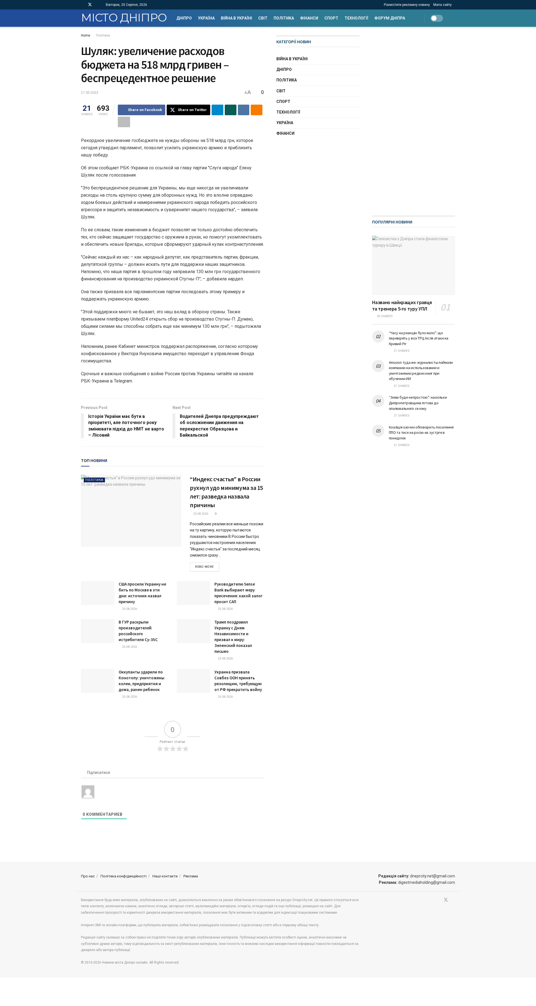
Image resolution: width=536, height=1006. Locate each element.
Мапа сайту (442, 5)
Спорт (331, 18)
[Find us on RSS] (97, 4)
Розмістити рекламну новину (407, 5)
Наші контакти (165, 876)
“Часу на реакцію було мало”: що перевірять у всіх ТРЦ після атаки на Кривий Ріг (418, 338)
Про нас (88, 876)
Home (85, 35)
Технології (356, 18)
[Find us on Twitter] (90, 4)
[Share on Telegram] (217, 110)
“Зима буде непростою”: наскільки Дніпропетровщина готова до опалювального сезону (418, 403)
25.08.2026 (200, 514)
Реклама (190, 876)
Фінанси (309, 18)
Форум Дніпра (389, 18)
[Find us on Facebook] (82, 4)
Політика (284, 18)
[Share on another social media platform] (124, 122)
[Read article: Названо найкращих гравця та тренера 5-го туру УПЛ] (413, 265)
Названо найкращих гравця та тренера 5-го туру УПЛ (402, 305)
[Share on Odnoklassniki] (256, 110)
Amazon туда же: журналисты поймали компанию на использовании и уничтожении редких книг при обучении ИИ (421, 370)
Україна (206, 18)
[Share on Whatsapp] (230, 110)
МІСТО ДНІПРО (124, 18)
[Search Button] (453, 18)
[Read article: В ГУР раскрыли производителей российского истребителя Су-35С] (97, 631)
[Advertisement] (414, 119)
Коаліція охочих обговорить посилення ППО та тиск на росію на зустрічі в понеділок (421, 433)
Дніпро (184, 18)
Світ (262, 18)
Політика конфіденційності (123, 876)
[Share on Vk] (244, 110)
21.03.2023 (89, 92)
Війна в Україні (236, 18)
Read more (207, 567)
